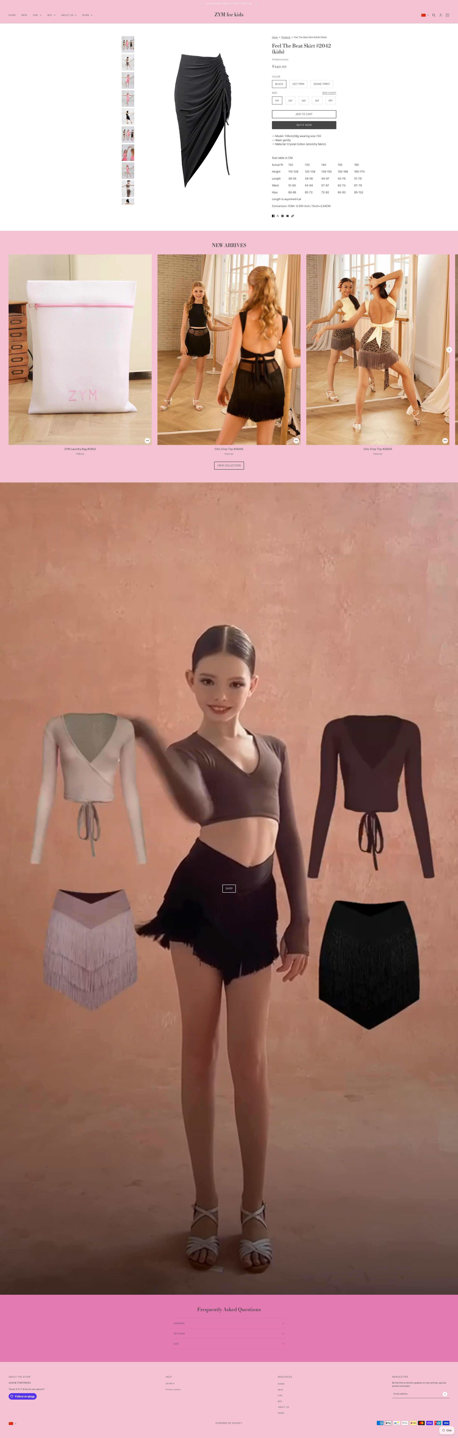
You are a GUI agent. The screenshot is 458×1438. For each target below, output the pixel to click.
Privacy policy (173, 1389)
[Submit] (444, 1394)
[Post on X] (278, 215)
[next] (256, 3)
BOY (280, 1401)
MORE (281, 1413)
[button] (292, 215)
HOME (281, 1384)
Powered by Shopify (229, 1423)
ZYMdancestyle (280, 59)
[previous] (201, 3)
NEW (280, 1390)
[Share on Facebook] (273, 215)
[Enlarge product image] (203, 120)
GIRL (280, 1395)
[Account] (441, 15)
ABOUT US (283, 1407)
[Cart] (447, 15)
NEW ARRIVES (229, 245)
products (285, 37)
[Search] (434, 15)
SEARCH (170, 1383)
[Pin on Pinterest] (282, 215)
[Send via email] (287, 215)
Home (275, 37)
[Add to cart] (147, 441)
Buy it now (304, 125)
